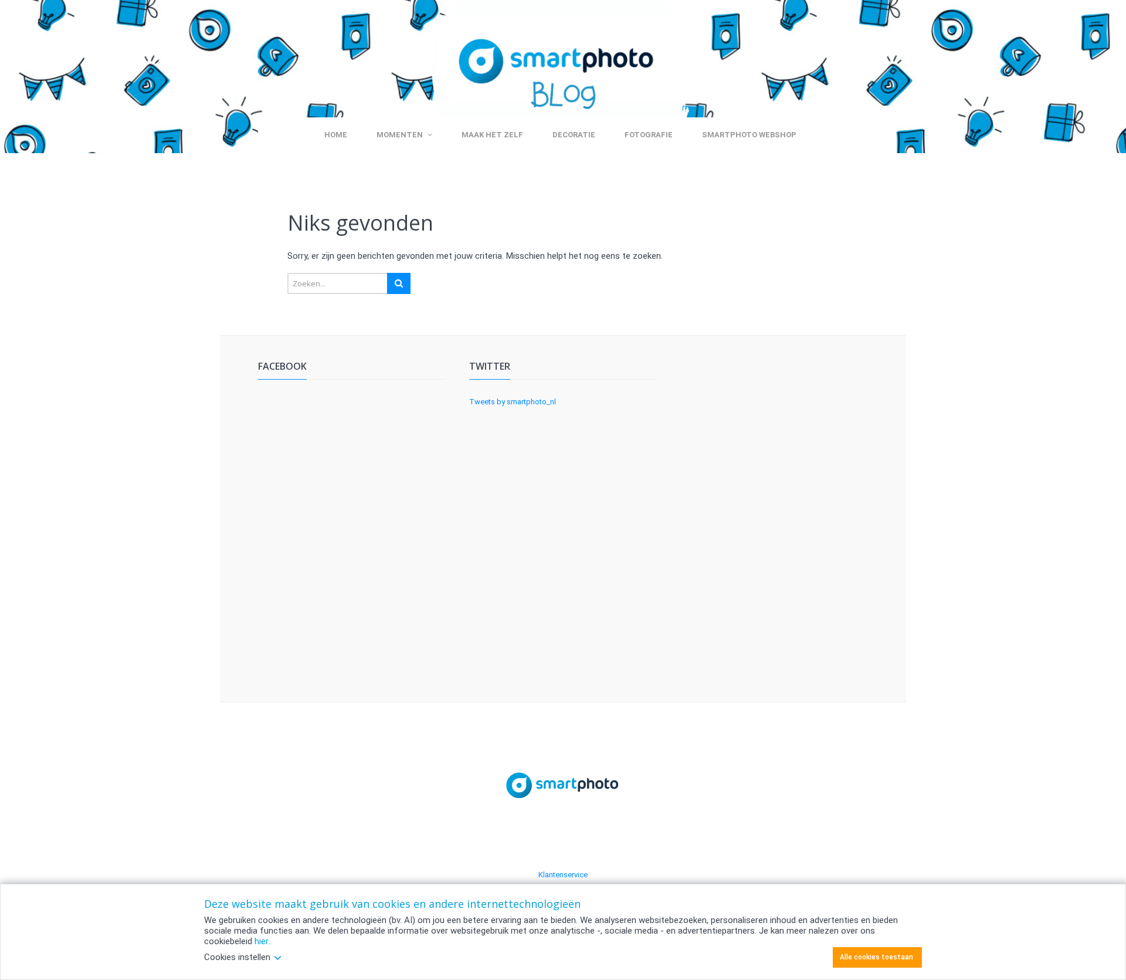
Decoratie (573, 134)
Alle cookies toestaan (876, 957)
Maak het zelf (492, 134)
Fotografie (649, 134)
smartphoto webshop (749, 134)
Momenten (400, 134)
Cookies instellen (237, 957)
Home (335, 134)
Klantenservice (563, 874)
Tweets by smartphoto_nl (512, 401)
